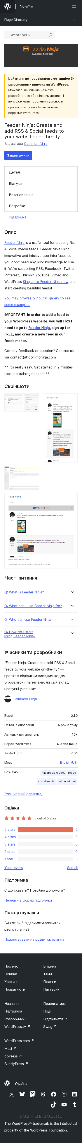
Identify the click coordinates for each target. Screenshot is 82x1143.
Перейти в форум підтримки (28, 900)
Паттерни (51, 989)
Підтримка (17, 217)
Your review (13, 868)
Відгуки (15, 183)
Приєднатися (54, 1003)
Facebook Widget (53, 772)
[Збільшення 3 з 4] (33, 472)
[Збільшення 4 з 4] (72, 499)
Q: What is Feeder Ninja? (24, 592)
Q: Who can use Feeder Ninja (27, 620)
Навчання (12, 1003)
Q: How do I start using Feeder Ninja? (19, 634)
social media (46, 781)
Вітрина (49, 966)
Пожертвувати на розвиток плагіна (34, 939)
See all (72, 868)
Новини (10, 974)
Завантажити (18, 155)
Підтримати (55, 1019)
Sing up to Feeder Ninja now (45, 281)
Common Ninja (35, 143)
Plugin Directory (16, 19)
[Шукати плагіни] (50, 35)
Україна (21, 1083)
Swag (50, 1026)
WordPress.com (19, 1041)
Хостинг (11, 981)
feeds (72, 772)
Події (47, 1011)
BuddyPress (16, 1064)
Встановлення (21, 195)
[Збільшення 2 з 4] (72, 399)
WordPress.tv (17, 1026)
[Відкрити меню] (75, 6)
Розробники (14, 1019)
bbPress (13, 1056)
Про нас (11, 966)
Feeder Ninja (14, 242)
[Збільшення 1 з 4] (33, 399)
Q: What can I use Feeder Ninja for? (33, 606)
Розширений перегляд (23, 794)
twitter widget (67, 781)
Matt (10, 1048)
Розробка (17, 206)
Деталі (15, 172)
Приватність (14, 989)
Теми (47, 974)
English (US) (69, 762)
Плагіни (49, 981)
